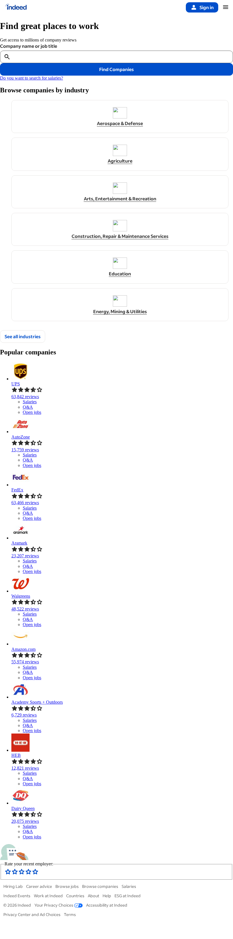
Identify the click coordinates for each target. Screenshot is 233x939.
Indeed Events (16, 895)
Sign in (206, 7)
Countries (75, 895)
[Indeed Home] (16, 7)
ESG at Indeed (128, 895)
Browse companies (100, 886)
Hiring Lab (13, 886)
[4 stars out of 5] (28, 873)
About (93, 895)
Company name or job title (28, 46)
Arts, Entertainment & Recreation (120, 198)
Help (107, 895)
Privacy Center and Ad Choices (32, 914)
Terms (70, 914)
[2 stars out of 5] (14, 873)
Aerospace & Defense (120, 123)
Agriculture (120, 160)
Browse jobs (67, 886)
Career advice (39, 886)
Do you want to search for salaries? (31, 78)
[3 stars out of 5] (21, 873)
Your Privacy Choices (53, 905)
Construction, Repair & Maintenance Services (120, 236)
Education (120, 273)
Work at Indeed (48, 895)
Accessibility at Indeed (106, 905)
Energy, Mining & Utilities (120, 311)
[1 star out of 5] (8, 873)
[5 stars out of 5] (35, 873)
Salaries (129, 886)
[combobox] (122, 57)
